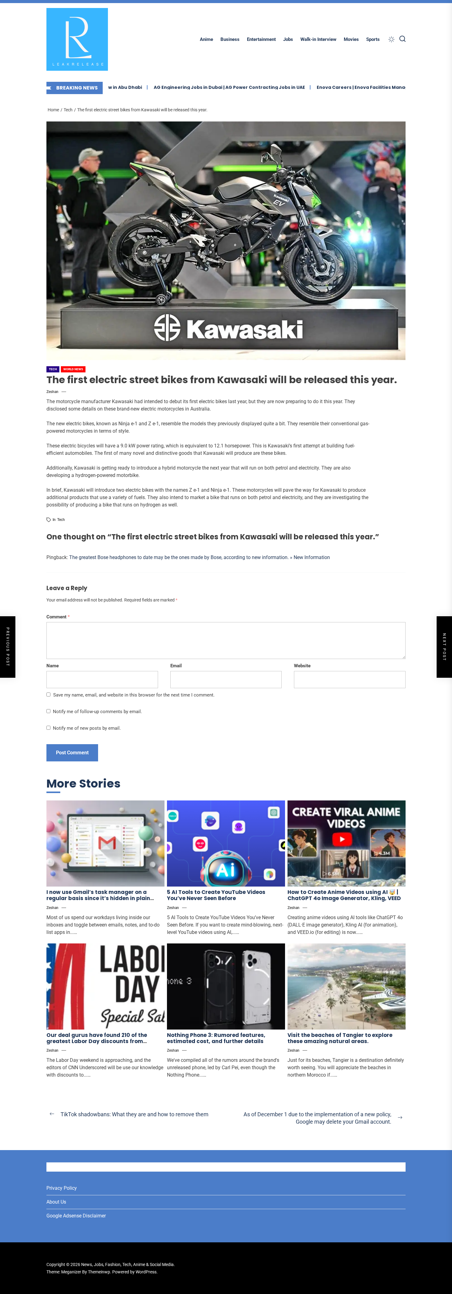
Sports (373, 39)
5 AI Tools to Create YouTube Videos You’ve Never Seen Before (216, 895)
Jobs (288, 39)
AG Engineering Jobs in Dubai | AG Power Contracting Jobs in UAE (196, 87)
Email (176, 666)
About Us (56, 1202)
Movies (351, 39)
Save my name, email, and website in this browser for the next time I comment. (134, 695)
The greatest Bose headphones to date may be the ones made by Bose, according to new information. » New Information (199, 557)
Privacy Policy (61, 1188)
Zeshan (52, 392)
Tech (53, 369)
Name (52, 666)
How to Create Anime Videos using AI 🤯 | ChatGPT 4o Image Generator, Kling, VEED (344, 895)
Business (230, 39)
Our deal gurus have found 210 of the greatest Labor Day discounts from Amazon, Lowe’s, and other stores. (96, 1041)
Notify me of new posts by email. (87, 728)
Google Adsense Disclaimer (76, 1216)
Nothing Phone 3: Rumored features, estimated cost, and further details (216, 1038)
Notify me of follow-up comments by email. (97, 711)
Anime (206, 39)
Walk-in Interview (318, 39)
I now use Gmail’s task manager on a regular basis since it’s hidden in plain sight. (98, 898)
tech (61, 520)
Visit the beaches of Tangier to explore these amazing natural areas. (339, 1038)
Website (302, 666)
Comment (58, 617)
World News (73, 369)
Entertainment (261, 39)
